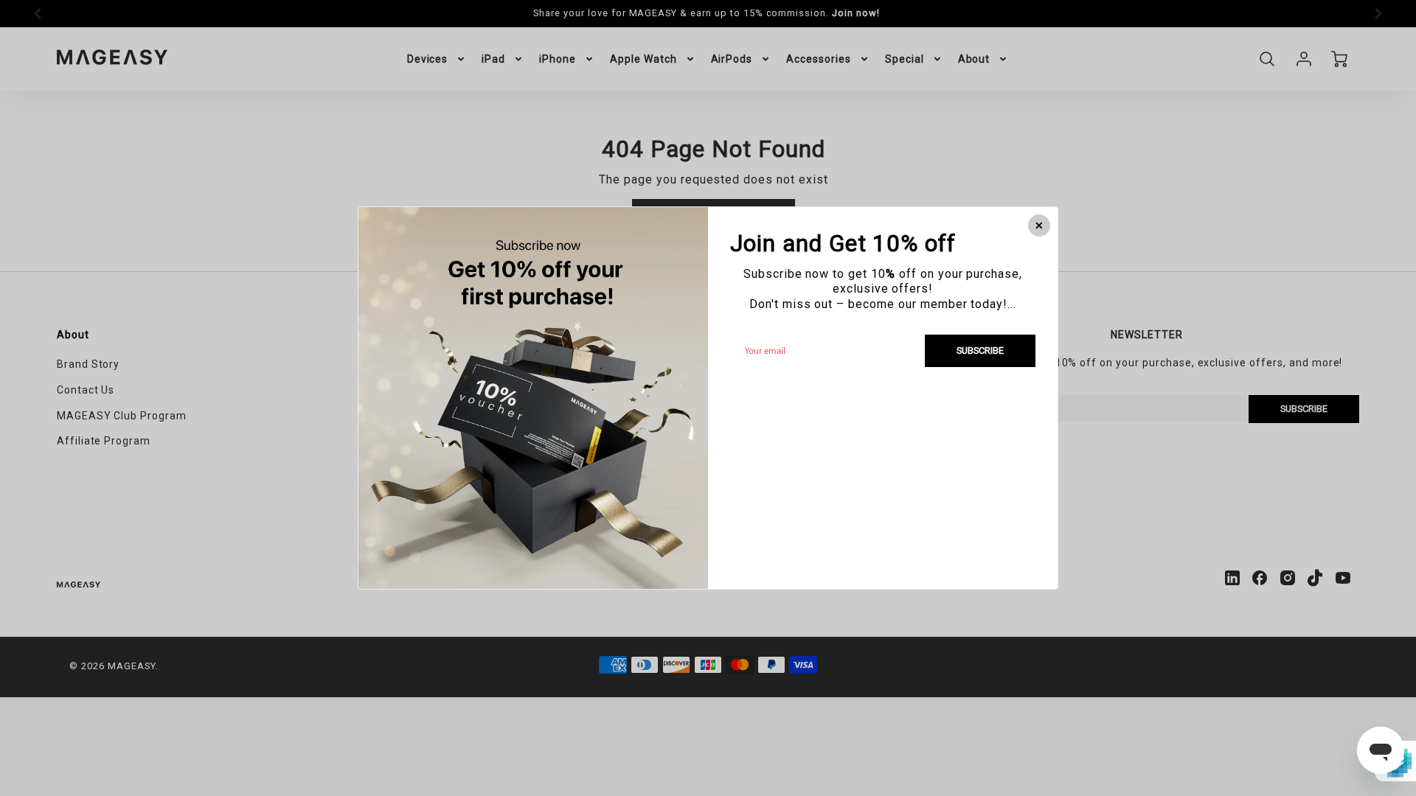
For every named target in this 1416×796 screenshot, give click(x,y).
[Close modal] (1039, 225)
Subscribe (980, 350)
